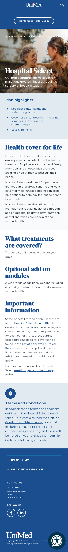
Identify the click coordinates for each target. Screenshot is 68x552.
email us (20, 370)
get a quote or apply (41, 370)
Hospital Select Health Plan (32, 323)
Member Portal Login (34, 21)
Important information (27, 469)
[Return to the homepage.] (34, 5)
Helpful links (20, 460)
